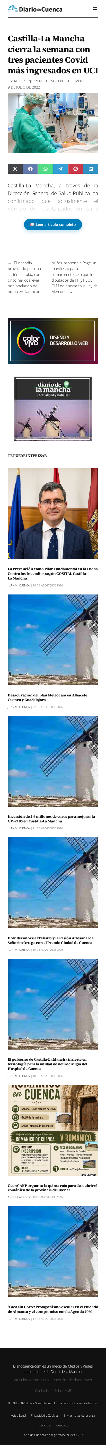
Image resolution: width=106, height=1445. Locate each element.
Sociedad (72, 80)
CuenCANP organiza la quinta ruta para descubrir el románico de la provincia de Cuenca (53, 1188)
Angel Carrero (19, 1197)
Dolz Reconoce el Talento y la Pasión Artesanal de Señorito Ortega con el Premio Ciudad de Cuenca (51, 940)
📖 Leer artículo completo (53, 224)
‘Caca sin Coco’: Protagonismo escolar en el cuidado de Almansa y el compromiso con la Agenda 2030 (53, 1309)
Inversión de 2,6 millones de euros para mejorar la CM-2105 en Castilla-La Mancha (51, 819)
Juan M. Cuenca (43, 80)
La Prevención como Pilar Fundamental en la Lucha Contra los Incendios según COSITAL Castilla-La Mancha (53, 574)
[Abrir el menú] (95, 8)
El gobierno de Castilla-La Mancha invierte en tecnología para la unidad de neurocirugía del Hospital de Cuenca (47, 1064)
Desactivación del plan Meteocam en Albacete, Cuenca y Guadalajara (48, 697)
